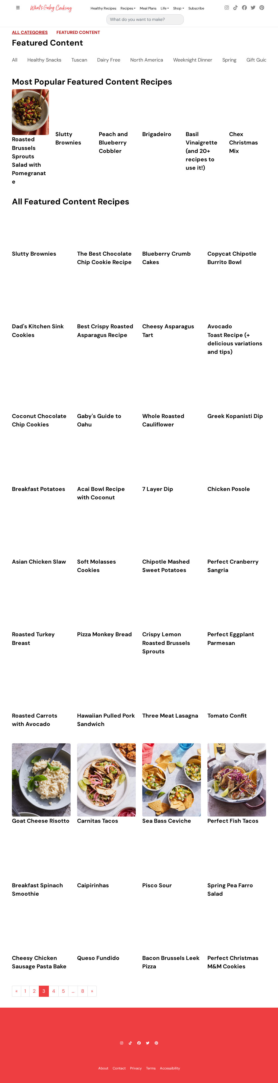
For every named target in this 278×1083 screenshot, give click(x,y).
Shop (177, 8)
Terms (151, 1068)
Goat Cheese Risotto (41, 820)
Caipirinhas (93, 885)
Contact (119, 1068)
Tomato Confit (227, 715)
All (14, 60)
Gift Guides (259, 60)
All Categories (30, 32)
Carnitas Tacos (97, 820)
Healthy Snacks (44, 60)
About (103, 1068)
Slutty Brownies (34, 253)
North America (146, 60)
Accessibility (170, 1068)
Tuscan (79, 60)
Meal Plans (148, 8)
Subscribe (196, 8)
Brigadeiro (156, 134)
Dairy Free (108, 60)
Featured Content (78, 32)
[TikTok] (235, 8)
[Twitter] (253, 8)
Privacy (136, 1068)
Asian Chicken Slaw (39, 561)
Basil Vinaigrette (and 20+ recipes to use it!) (201, 151)
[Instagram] (227, 8)
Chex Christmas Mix (243, 142)
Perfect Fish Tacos (232, 820)
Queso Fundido (98, 958)
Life (163, 8)
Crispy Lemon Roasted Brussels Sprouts (166, 643)
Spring (229, 60)
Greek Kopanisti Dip (235, 416)
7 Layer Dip (157, 489)
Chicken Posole (228, 489)
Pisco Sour (157, 885)
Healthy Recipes (103, 8)
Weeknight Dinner (192, 60)
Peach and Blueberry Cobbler (113, 142)
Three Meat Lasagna (170, 715)
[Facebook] (244, 8)
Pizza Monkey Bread (104, 634)
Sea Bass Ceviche (166, 820)
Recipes (127, 8)
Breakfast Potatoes (38, 489)
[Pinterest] (261, 8)
